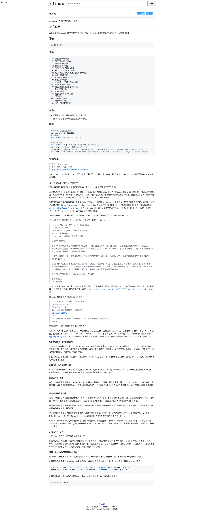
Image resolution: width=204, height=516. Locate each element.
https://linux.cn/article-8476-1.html (72, 169)
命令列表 (102, 504)
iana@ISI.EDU (61, 313)
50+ (110, 509)
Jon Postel (54, 208)
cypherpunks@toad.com (60, 336)
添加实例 (149, 14)
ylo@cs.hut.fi (60, 307)
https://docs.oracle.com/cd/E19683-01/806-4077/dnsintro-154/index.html (122, 289)
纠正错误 (140, 14)
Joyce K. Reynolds (70, 208)
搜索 (152, 3)
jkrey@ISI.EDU (63, 304)
